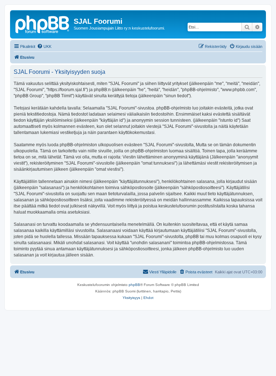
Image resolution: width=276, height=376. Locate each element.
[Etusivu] (43, 23)
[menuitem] (44, 46)
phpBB (134, 285)
